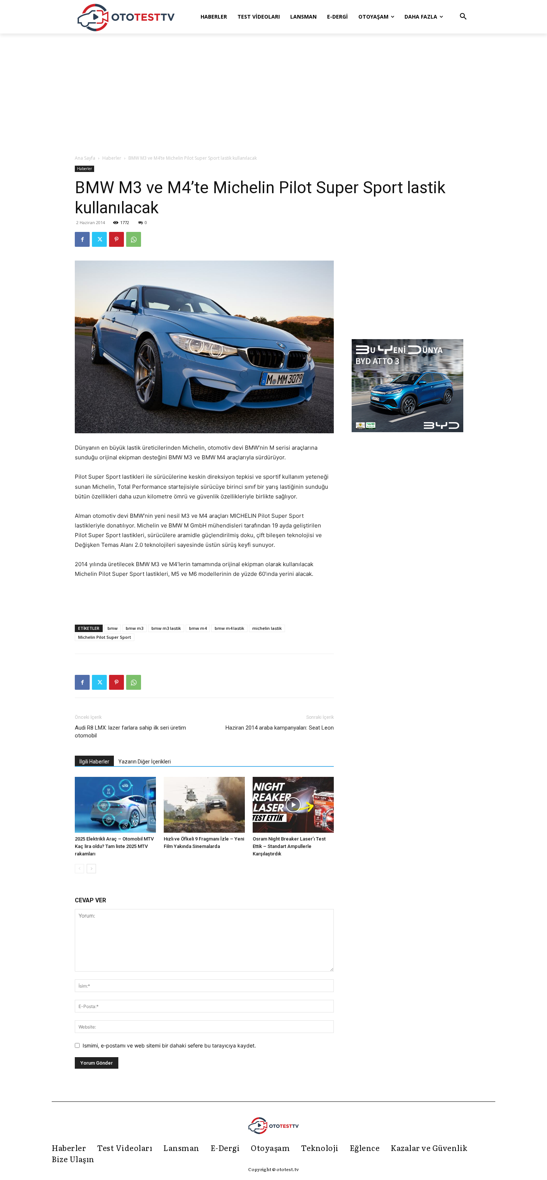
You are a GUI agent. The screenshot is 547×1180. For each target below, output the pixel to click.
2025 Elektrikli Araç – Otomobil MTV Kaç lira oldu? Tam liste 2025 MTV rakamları (114, 846)
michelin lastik (267, 628)
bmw (113, 628)
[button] (463, 17)
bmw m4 (198, 628)
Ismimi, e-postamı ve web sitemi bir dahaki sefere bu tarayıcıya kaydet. (169, 1045)
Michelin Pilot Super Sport (104, 637)
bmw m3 (134, 628)
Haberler (111, 158)
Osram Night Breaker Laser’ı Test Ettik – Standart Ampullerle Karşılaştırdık (289, 846)
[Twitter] (99, 239)
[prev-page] (79, 868)
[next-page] (91, 868)
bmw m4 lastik (229, 628)
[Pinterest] (116, 239)
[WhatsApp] (133, 239)
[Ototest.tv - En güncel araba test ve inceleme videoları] (126, 17)
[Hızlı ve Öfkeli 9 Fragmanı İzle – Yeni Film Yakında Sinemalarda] (204, 805)
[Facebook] (82, 239)
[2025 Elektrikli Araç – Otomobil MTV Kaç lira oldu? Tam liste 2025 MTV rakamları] (115, 805)
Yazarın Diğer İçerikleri (144, 762)
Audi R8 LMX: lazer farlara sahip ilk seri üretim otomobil (130, 731)
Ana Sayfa (85, 158)
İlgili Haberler (94, 762)
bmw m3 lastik (166, 628)
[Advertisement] (273, 94)
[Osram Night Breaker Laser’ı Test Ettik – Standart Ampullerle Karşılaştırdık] (293, 805)
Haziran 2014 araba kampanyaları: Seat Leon (279, 727)
